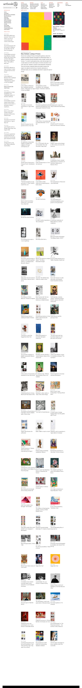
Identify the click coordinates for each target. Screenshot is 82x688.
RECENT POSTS (7, 31)
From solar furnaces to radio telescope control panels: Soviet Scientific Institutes (57, 279)
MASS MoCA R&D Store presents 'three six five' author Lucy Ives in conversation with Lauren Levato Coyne (9, 38)
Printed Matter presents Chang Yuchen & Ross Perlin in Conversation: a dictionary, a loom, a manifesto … (9, 103)
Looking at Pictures (31, 56)
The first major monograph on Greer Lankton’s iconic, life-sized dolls (57, 644)
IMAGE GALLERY (24, 10)
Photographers (35, 6)
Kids (27, 8)
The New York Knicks (40, 199)
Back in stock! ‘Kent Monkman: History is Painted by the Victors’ (43, 471)
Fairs (58, 6)
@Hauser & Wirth (52, 6)
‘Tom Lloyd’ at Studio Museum (42, 412)
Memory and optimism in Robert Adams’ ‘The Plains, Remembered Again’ (43, 260)
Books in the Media (7, 20)
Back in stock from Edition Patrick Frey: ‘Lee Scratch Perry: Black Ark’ (27, 202)
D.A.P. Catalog (36, 5)
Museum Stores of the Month (9, 14)
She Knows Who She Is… (41, 239)
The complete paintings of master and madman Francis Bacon (56, 471)
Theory (26, 7)
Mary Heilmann (30, 57)
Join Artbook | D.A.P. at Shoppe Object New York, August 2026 (10, 128)
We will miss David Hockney (27, 217)
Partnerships (51, 7)
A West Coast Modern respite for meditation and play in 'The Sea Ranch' (57, 356)
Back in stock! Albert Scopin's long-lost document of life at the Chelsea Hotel (57, 84)
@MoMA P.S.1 (51, 5)
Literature (22, 7)
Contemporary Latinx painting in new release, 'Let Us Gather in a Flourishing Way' (28, 469)
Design (27, 5)
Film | (22, 6)
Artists (31, 6)
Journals (31, 8)
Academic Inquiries (44, 8)
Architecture (23, 5)
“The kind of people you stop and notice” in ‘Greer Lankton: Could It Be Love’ (28, 183)
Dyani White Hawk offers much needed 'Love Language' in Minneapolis (28, 529)
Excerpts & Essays (7, 21)
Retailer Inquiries (43, 7)
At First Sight (6, 25)
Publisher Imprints (44, 5)
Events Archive (7, 29)
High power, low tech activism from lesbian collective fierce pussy (28, 279)
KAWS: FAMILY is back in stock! (43, 431)
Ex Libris (5, 24)
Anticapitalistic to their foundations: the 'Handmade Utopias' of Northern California (43, 87)
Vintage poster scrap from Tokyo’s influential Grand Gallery (9, 144)
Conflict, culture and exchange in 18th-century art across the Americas (57, 145)
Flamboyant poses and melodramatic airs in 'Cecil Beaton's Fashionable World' (27, 625)
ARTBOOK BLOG (7, 10)
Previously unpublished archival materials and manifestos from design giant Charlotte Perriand (43, 106)
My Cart (67, 4)
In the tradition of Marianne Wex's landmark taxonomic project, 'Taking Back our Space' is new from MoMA (10, 79)
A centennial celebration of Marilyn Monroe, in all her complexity (56, 222)
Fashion (27, 6)
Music (24, 6)
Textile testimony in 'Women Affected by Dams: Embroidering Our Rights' (27, 450)
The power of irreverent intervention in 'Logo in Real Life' (9, 121)
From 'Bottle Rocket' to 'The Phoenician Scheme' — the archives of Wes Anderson (56, 625)
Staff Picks (32, 5)
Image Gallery (6, 18)
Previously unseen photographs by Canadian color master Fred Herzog (57, 545)
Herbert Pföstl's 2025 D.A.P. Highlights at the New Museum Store (57, 586)
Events (58, 5)
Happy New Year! (39, 566)
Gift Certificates (68, 5)
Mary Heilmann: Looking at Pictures (30, 54)
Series (35, 8)
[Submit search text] (16, 7)
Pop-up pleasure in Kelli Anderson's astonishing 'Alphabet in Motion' (41, 644)
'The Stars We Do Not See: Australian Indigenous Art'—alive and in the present (56, 337)
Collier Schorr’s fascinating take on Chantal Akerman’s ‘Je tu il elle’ (43, 122)
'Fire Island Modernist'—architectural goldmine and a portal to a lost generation (57, 201)
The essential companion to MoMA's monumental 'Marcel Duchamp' (27, 356)
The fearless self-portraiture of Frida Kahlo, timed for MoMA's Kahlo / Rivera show (28, 413)
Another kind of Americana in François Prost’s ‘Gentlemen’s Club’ (28, 164)
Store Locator (43, 6)
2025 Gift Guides (7, 26)
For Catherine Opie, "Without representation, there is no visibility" (42, 375)
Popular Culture (23, 8)
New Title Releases (7, 16)
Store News (6, 13)
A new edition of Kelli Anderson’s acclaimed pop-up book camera (42, 183)
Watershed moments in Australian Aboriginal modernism (41, 337)
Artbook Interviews (7, 22)
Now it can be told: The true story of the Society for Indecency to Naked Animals (42, 298)
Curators (31, 7)
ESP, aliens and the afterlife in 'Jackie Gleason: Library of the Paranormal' (43, 356)
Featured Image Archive (8, 28)
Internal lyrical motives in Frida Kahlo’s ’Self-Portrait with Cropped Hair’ (43, 318)
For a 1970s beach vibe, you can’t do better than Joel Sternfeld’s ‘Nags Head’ (42, 145)
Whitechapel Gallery (45, 57)
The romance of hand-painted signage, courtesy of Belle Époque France (42, 510)
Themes (35, 7)
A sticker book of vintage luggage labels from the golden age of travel (57, 414)
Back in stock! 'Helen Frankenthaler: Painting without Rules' (57, 393)
